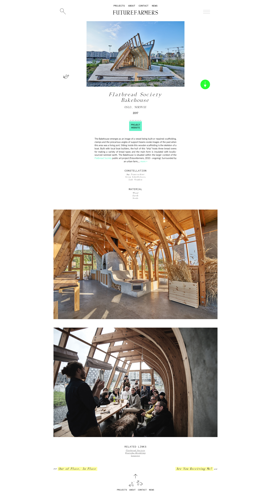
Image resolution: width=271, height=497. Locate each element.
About (131, 6)
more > (143, 161)
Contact (143, 6)
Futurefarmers (136, 12)
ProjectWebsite (135, 126)
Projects (119, 6)
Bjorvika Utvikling (135, 453)
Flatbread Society (103, 158)
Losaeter (135, 456)
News (155, 6)
